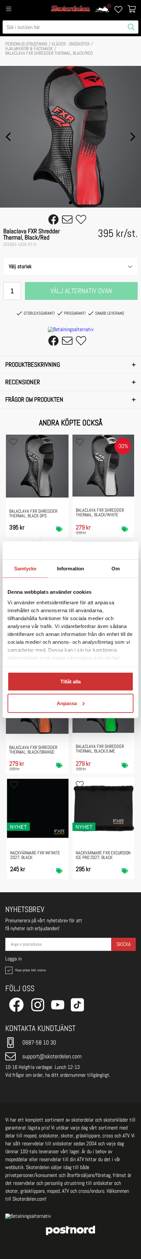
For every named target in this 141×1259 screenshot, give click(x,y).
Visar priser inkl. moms (30, 970)
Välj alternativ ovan (81, 291)
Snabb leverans (109, 313)
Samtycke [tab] (25, 568)
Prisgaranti (75, 313)
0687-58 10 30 (39, 1042)
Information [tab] (70, 568)
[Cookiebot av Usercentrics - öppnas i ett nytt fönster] (104, 550)
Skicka (123, 944)
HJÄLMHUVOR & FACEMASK (29, 48)
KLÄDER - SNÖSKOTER (71, 44)
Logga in (13, 958)
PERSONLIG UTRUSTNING (26, 44)
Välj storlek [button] (20, 266)
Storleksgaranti (39, 313)
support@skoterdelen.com (52, 1056)
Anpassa (67, 703)
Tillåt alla (70, 681)
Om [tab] (115, 568)
